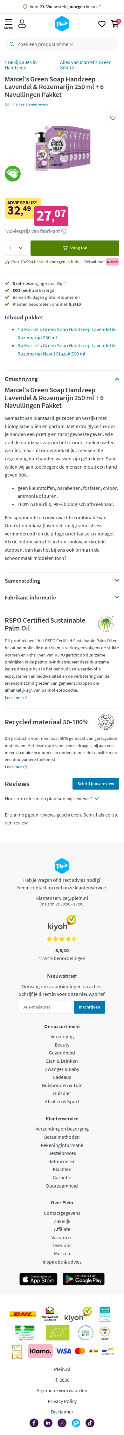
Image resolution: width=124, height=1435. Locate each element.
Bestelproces (62, 1153)
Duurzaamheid (62, 1185)
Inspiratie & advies (62, 1262)
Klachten (62, 1169)
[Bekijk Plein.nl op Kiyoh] (78, 1314)
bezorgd (33, 290)
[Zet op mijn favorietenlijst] (113, 118)
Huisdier (62, 1093)
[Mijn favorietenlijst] (102, 23)
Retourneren (62, 1161)
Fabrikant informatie (30, 597)
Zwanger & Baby (62, 1069)
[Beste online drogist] (105, 1332)
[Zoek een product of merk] (11, 44)
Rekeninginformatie (62, 1145)
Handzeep (15, 67)
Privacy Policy (62, 1401)
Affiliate (62, 1229)
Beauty (62, 1044)
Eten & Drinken (62, 1061)
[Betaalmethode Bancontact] (108, 1351)
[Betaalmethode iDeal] (93, 1351)
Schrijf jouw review (96, 783)
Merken (62, 1253)
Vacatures (62, 1237)
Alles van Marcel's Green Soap (86, 65)
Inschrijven (89, 1007)
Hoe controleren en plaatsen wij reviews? (48, 798)
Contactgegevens (62, 1213)
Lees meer (15, 697)
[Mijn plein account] (22, 23)
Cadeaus (62, 1077)
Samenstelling (22, 581)
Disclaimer (62, 1411)
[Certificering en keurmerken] (58, 1332)
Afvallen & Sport (62, 1101)
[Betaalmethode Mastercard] (79, 1351)
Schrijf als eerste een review (27, 104)
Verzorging (62, 1036)
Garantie (62, 1177)
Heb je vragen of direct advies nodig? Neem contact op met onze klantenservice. (62, 884)
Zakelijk (62, 1221)
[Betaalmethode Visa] (63, 1351)
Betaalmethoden (62, 1137)
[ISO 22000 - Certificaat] (86, 1332)
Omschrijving (21, 379)
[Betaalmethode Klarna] (40, 1351)
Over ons (62, 1245)
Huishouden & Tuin (62, 1085)
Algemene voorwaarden (62, 1390)
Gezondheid (62, 1052)
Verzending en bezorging (62, 1128)
